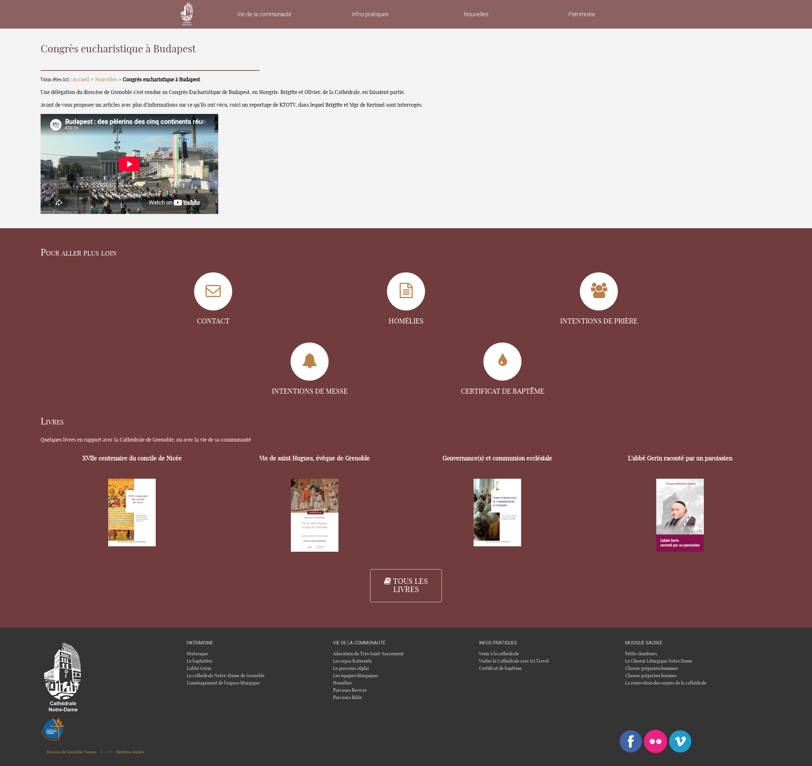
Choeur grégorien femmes (651, 675)
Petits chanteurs (641, 653)
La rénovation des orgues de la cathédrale (665, 683)
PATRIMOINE (200, 643)
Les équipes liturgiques (355, 675)
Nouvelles (106, 79)
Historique (197, 653)
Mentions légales (130, 752)
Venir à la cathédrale (499, 653)
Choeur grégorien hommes (651, 668)
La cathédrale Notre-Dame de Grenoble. (226, 675)
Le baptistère (200, 661)
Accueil (80, 79)
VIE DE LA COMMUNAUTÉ (359, 643)
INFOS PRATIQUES (498, 643)
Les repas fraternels (352, 661)
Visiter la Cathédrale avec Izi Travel (514, 661)
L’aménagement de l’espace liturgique (223, 683)
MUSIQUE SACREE (644, 643)
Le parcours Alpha (351, 668)
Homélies (342, 683)
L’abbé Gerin (199, 668)
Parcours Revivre (350, 690)
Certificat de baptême (500, 668)
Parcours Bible (347, 697)
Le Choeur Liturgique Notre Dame (658, 661)
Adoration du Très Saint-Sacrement (368, 653)
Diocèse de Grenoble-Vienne (71, 752)
